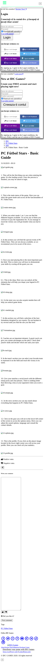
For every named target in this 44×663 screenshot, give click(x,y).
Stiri (7, 145)
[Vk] (31, 638)
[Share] (2, 467)
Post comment (7, 620)
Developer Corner (24, 647)
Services (7, 647)
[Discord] (3, 642)
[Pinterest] (17, 638)
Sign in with (11, 49)
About (3, 647)
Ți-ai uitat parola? (7, 34)
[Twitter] (8, 638)
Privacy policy (14, 652)
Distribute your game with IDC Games (18, 649)
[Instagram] (12, 638)
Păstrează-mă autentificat (12, 32)
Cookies (21, 652)
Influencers (16, 647)
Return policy (27, 652)
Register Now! (21, 9)
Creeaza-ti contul (14, 104)
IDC (7, 141)
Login (7, 37)
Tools (11, 647)
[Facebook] (3, 638)
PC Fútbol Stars (11, 143)
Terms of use (6, 652)
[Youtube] (22, 638)
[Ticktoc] (36, 638)
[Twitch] (26, 638)
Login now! (18, 74)
